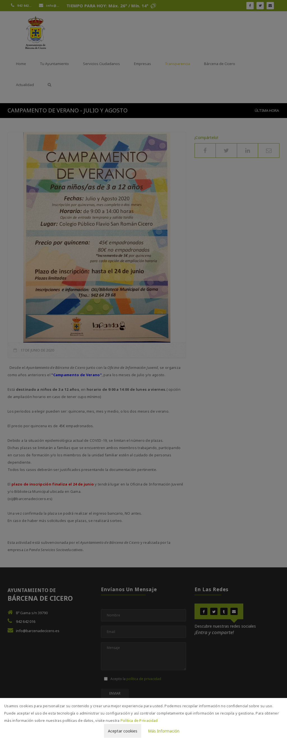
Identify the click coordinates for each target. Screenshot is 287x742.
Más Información (163, 731)
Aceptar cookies (122, 731)
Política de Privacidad (139, 720)
